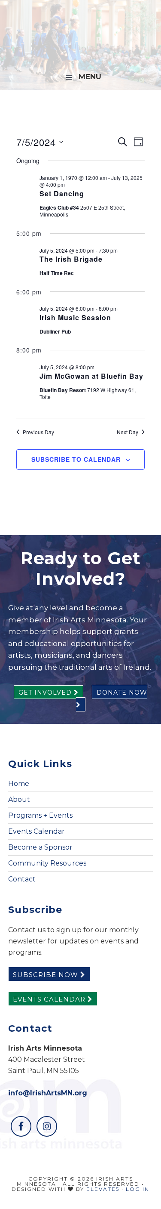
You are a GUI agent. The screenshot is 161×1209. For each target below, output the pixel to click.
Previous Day (38, 432)
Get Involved (46, 692)
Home (18, 783)
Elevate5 (102, 1189)
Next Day (127, 432)
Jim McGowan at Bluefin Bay (91, 376)
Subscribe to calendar (76, 459)
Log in (137, 1189)
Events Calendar (36, 831)
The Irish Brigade (71, 259)
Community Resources (47, 863)
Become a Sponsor (40, 847)
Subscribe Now (46, 975)
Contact (22, 879)
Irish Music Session (75, 317)
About (19, 799)
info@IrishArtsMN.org (47, 1093)
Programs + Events (40, 815)
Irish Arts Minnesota (80, 32)
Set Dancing (61, 193)
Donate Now (122, 692)
